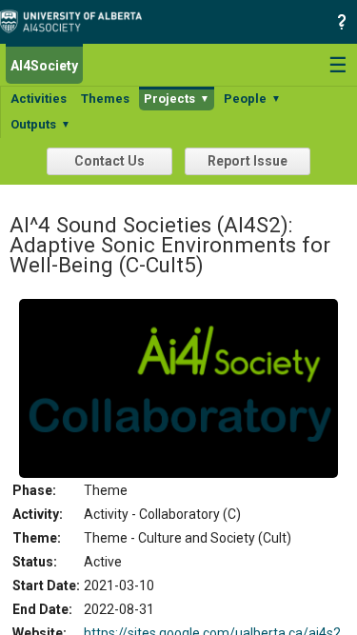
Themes (105, 98)
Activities (38, 98)
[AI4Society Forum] (76, 20)
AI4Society (44, 65)
